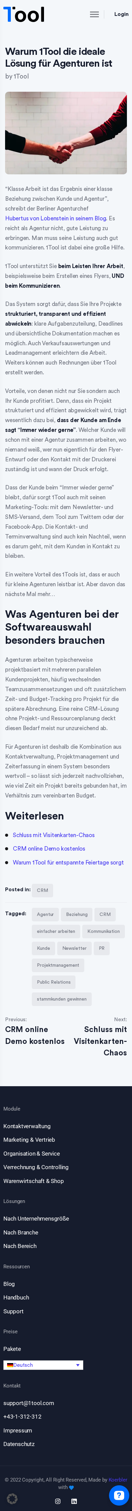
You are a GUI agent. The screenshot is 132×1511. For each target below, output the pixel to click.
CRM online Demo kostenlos (49, 849)
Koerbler (118, 1480)
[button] (43, 1365)
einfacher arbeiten (56, 931)
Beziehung (76, 914)
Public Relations (53, 982)
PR (102, 948)
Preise (10, 1331)
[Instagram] (58, 1501)
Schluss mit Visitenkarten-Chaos (54, 835)
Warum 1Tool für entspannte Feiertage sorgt (68, 863)
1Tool (21, 76)
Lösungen (14, 1201)
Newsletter (74, 948)
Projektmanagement (58, 965)
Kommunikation (103, 931)
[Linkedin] (74, 1501)
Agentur (45, 914)
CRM (42, 890)
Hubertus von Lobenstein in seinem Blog (55, 218)
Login (121, 14)
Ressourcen (16, 1266)
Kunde (43, 948)
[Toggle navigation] (89, 14)
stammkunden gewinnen (62, 999)
